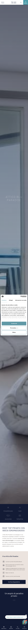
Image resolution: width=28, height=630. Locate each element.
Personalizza (13, 327)
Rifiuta (14, 332)
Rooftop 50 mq (20, 519)
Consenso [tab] (4, 300)
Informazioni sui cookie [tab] (20, 300)
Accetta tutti (14, 323)
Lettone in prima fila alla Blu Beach (14, 561)
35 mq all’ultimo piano (8, 511)
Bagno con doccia (10, 572)
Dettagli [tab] (11, 300)
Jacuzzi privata (8, 519)
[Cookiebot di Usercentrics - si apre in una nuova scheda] (20, 296)
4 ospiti (19, 511)
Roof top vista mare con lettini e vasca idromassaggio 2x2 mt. (14, 565)
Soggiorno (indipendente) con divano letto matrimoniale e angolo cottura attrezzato (15, 569)
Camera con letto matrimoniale (13, 576)
